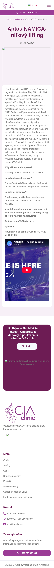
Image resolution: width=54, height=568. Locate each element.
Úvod (9, 19)
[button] (49, 5)
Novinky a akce (18, 19)
